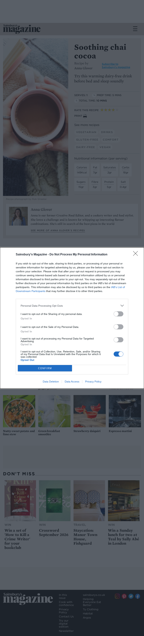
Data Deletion (51, 381)
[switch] (118, 313)
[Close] (136, 254)
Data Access (72, 381)
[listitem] (72, 306)
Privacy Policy (93, 381)
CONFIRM (45, 368)
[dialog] (72, 318)
